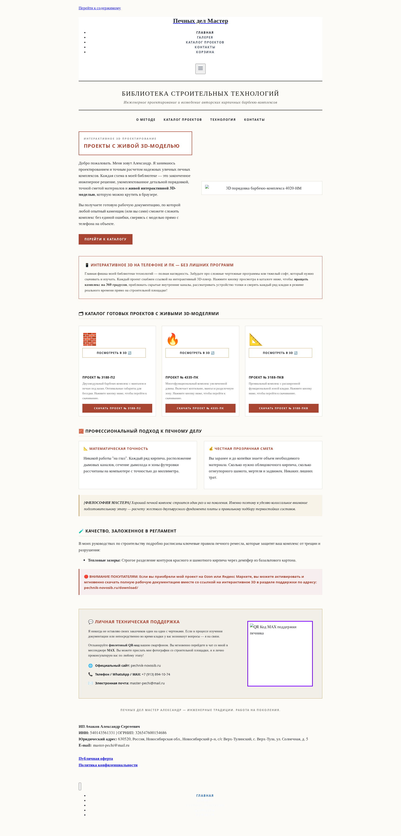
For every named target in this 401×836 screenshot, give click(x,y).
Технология (223, 120)
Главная (205, 32)
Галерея (205, 37)
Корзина (205, 52)
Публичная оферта (96, 758)
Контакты (205, 47)
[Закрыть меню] (80, 786)
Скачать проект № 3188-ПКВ (283, 408)
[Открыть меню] (200, 69)
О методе (145, 120)
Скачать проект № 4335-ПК (200, 408)
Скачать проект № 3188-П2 (117, 408)
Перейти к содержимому (100, 7)
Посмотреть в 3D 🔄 (114, 353)
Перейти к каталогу (105, 239)
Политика (88, 765)
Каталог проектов (205, 42)
